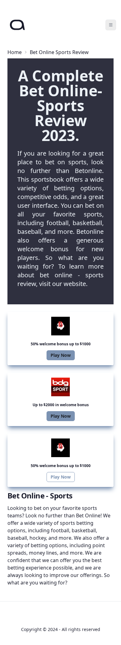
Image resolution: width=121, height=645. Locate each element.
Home (14, 52)
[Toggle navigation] (110, 25)
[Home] (17, 24)
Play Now (61, 355)
